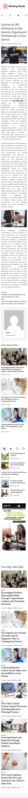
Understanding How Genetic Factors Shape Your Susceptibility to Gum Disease (12, 426)
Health (3, 590)
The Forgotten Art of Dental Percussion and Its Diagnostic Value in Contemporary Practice (13, 399)
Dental (3, 630)
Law (2, 701)
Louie (19, 43)
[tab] (4, 449)
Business (3, 735)
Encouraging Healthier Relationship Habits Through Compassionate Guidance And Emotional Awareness (12, 369)
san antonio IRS (17, 101)
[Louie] (14, 320)
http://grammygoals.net (11, 335)
